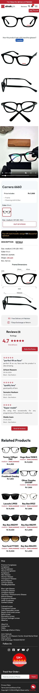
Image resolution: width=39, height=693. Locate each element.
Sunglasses (5, 567)
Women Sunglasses (8, 571)
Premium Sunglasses (8, 565)
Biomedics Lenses (7, 616)
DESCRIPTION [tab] (7, 242)
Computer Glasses (8, 590)
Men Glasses (6, 575)
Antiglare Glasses (7, 592)
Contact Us (5, 626)
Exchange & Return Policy (10, 630)
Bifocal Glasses (6, 596)
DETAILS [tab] (19, 242)
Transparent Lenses (8, 608)
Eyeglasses (5, 573)
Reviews (24, 6)
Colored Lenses (7, 606)
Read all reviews (19, 428)
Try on (35, 10)
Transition (19, 40)
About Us (4, 624)
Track (34, 677)
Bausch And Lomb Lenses (10, 612)
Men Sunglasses (7, 569)
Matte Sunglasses (7, 600)
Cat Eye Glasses (7, 583)
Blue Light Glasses (8, 589)
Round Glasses (6, 581)
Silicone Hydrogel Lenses (10, 618)
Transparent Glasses (8, 579)
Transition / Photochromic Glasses (13, 594)
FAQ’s (3, 628)
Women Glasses (7, 577)
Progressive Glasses (8, 598)
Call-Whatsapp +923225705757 (13, 640)
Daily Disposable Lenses (10, 610)
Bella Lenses (6, 614)
